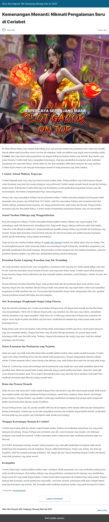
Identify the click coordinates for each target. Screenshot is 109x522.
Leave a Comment (55, 499)
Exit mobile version (54, 518)
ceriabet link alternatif (53, 242)
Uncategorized (19, 490)
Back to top (102, 510)
